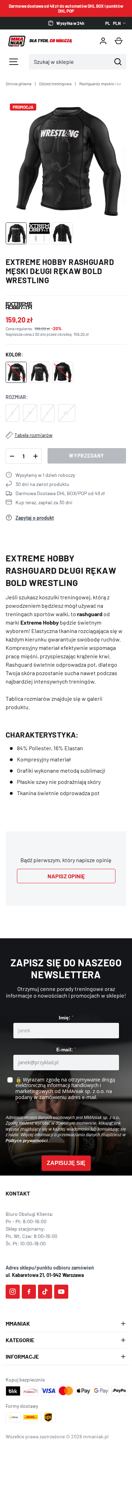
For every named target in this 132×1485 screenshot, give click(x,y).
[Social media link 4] (61, 1292)
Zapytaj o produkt (34, 518)
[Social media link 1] (13, 1292)
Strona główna (18, 83)
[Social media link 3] (45, 1292)
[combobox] (70, 61)
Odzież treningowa (55, 83)
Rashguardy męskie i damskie (105, 83)
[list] (66, 159)
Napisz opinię (66, 876)
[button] (118, 41)
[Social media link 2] (29, 1292)
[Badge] (19, 305)
